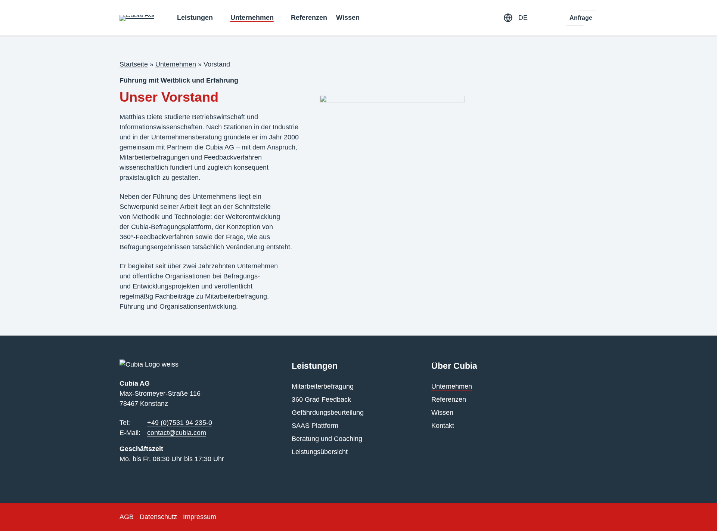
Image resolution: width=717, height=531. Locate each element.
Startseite (134, 64)
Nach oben (690, 514)
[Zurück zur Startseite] (137, 18)
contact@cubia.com (176, 432)
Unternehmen (175, 64)
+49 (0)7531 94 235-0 (179, 422)
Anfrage (580, 18)
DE (523, 17)
